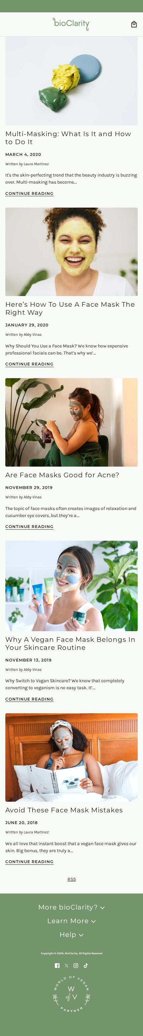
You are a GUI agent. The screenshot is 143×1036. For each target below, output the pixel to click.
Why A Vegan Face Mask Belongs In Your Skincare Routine (70, 643)
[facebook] (57, 965)
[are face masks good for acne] (71, 422)
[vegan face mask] (71, 586)
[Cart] (134, 24)
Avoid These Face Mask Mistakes (64, 810)
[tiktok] (86, 965)
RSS (72, 879)
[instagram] (76, 965)
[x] (66, 965)
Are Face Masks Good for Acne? (62, 475)
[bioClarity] (71, 24)
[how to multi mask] (71, 81)
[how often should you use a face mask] (71, 252)
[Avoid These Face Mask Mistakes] (71, 757)
